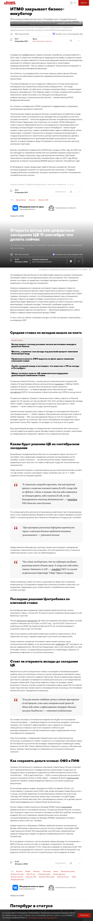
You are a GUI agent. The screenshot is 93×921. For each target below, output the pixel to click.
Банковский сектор (68, 871)
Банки (56, 871)
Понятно (84, 915)
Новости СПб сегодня (46, 877)
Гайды (74, 877)
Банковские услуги (17, 874)
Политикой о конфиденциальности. (42, 918)
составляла (15, 392)
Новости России (63, 877)
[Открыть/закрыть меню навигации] (71, 3)
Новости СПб (43, 200)
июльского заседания (27, 621)
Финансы (36, 871)
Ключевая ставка (44, 874)
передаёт (56, 569)
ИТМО (26, 55)
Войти (84, 3)
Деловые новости (17, 877)
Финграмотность (17, 879)
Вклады (27, 871)
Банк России (31, 874)
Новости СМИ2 (17, 216)
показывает (66, 807)
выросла (59, 384)
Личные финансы (59, 874)
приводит (72, 499)
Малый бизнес (21, 200)
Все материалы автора (42, 41)
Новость (32, 200)
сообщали (60, 644)
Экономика (47, 871)
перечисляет (73, 778)
